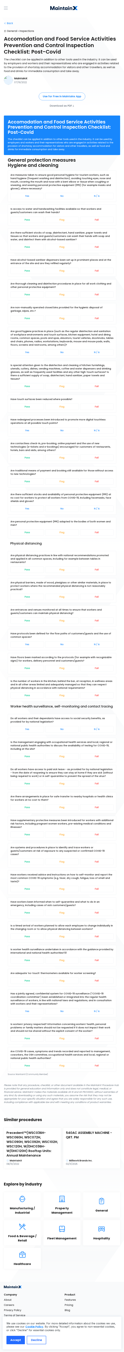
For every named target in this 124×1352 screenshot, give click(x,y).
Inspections (26, 31)
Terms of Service (14, 1315)
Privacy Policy (12, 1310)
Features (70, 1300)
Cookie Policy (34, 1327)
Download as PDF (61, 105)
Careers (9, 1305)
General (12, 31)
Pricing (69, 1305)
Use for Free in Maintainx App (62, 96)
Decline (36, 1340)
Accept (15, 1340)
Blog (67, 1310)
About (8, 1300)
